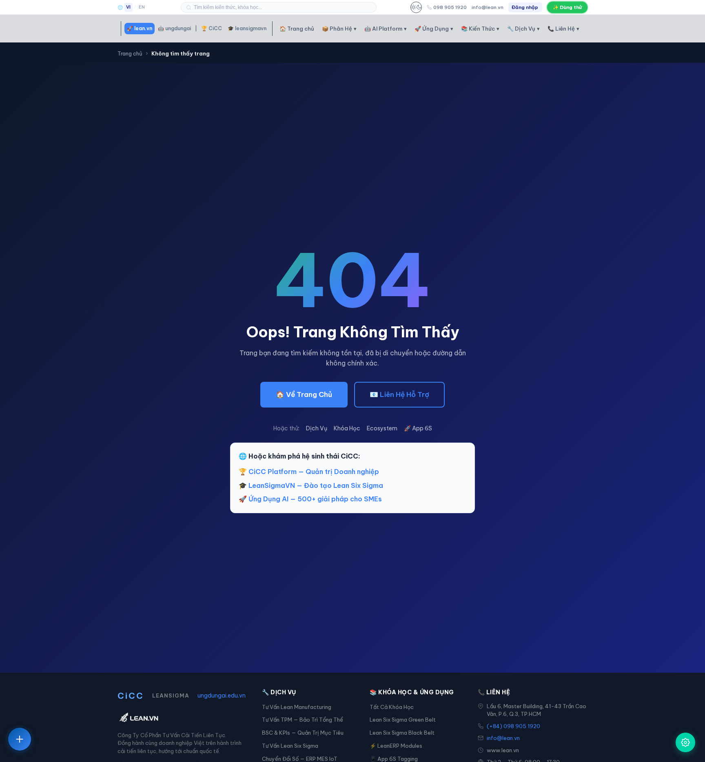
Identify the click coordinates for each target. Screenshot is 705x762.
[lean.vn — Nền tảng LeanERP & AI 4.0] (182, 718)
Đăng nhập (525, 7)
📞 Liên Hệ (563, 28)
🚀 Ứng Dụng (434, 28)
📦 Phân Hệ (339, 28)
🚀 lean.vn (139, 28)
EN (142, 7)
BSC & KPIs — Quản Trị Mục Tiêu (303, 732)
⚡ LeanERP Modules (396, 745)
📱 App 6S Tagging (394, 758)
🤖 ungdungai (174, 28)
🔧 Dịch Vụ (523, 28)
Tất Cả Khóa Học (392, 707)
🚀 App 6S (418, 428)
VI (128, 7)
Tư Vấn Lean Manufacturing (296, 707)
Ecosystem (382, 428)
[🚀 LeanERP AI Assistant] (685, 742)
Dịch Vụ (316, 428)
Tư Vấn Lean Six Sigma (290, 745)
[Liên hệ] (19, 739)
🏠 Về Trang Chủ (304, 394)
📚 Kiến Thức (480, 28)
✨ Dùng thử (567, 7)
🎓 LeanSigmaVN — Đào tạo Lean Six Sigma (311, 485)
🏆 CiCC (211, 28)
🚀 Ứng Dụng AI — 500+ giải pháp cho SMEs (310, 499)
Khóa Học (347, 428)
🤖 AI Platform (385, 28)
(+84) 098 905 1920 (513, 726)
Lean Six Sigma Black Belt (402, 732)
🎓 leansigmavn (247, 28)
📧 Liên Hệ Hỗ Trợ (399, 394)
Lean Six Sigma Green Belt (403, 719)
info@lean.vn (487, 7)
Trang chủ (130, 53)
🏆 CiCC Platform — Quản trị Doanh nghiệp (309, 471)
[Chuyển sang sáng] (416, 7)
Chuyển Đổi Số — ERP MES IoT (299, 758)
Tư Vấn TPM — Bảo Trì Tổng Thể (302, 719)
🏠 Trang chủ (296, 28)
